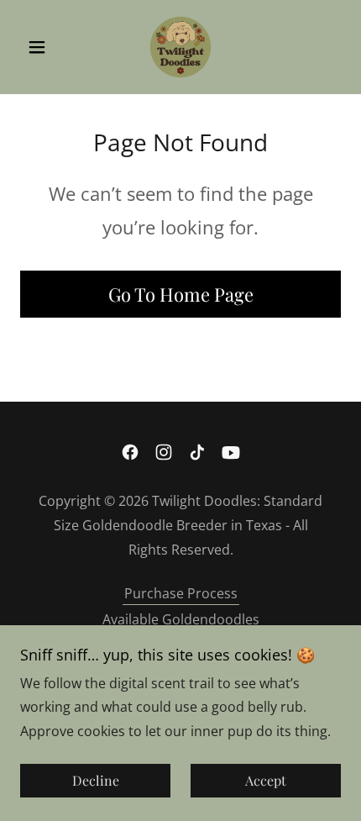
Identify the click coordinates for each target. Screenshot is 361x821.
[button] (44, 47)
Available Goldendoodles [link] (180, 619)
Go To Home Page (181, 294)
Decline (95, 781)
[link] (180, 47)
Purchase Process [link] (181, 593)
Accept (265, 781)
